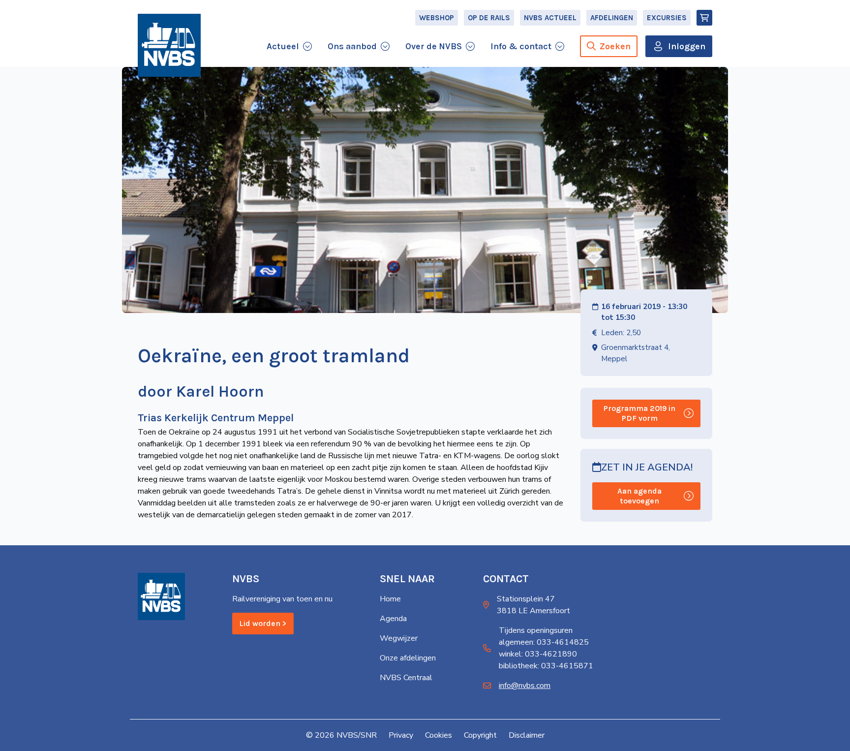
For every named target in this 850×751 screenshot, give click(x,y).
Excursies (667, 17)
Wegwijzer (399, 638)
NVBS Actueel (550, 17)
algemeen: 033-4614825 (544, 642)
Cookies (438, 735)
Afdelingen (611, 17)
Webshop (436, 17)
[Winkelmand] (704, 18)
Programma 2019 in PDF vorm (639, 413)
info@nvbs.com (524, 685)
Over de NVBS (433, 46)
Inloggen (686, 46)
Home (390, 599)
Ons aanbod (352, 46)
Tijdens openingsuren (536, 630)
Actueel (283, 46)
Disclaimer (527, 735)
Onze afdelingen (408, 658)
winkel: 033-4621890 (538, 654)
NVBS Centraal (406, 677)
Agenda (393, 618)
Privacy (401, 735)
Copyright (480, 735)
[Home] (169, 45)
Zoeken (615, 46)
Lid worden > (263, 623)
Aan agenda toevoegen (639, 495)
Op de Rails (489, 17)
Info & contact (520, 46)
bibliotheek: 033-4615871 (546, 665)
